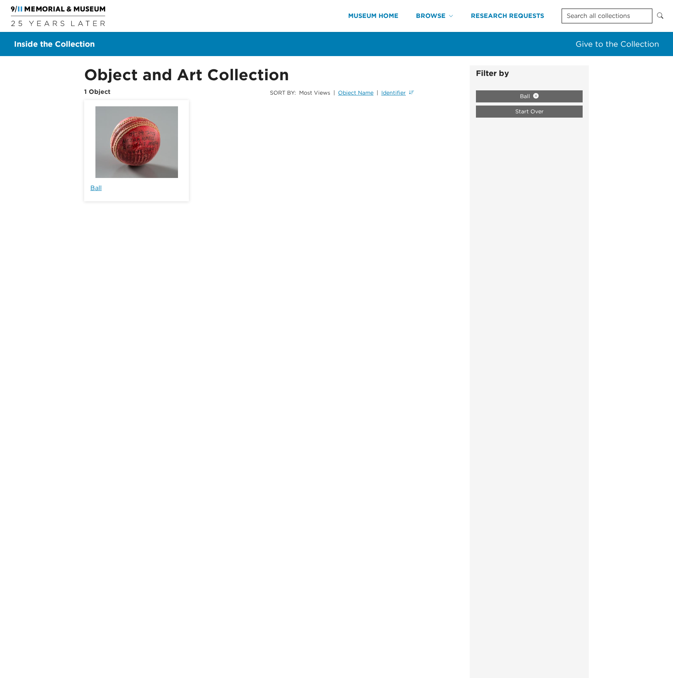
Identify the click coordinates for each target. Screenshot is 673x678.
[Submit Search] (660, 16)
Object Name (355, 93)
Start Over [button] (529, 111)
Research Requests (507, 15)
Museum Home (373, 15)
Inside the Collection (54, 44)
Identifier (393, 93)
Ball (96, 188)
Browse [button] (431, 15)
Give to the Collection (617, 44)
